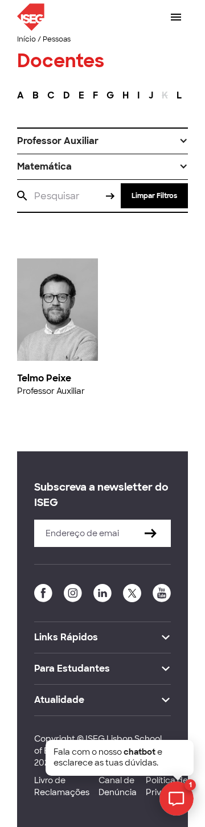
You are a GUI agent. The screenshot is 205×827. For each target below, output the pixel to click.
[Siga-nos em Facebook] (43, 593)
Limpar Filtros (154, 195)
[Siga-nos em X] (132, 593)
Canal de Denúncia (118, 786)
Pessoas (57, 39)
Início (26, 39)
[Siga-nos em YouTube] (162, 593)
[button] (102, 141)
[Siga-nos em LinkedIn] (102, 593)
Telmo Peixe (44, 378)
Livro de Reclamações (61, 786)
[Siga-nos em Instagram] (73, 593)
